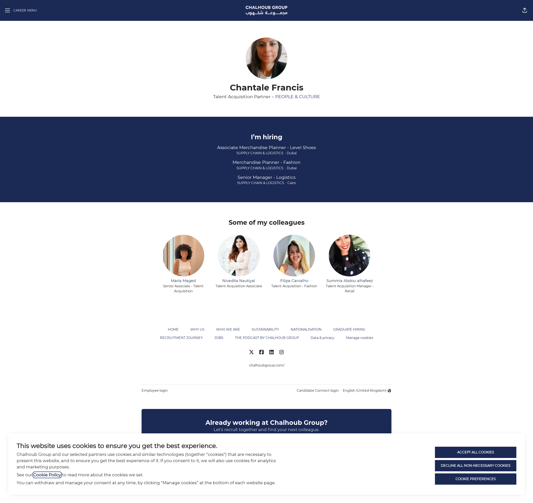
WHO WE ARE (228, 329)
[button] (525, 10)
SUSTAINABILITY (265, 329)
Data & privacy (322, 338)
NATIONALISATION (306, 329)
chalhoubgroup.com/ (266, 365)
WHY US (197, 329)
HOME (173, 329)
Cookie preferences (476, 479)
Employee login (155, 391)
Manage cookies (359, 338)
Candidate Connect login (318, 391)
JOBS (218, 338)
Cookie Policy (47, 474)
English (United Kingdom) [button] (364, 391)
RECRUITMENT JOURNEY (181, 338)
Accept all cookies (475, 452)
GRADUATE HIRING (349, 329)
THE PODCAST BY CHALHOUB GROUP (267, 338)
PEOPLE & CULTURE (297, 96)
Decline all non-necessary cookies (476, 466)
